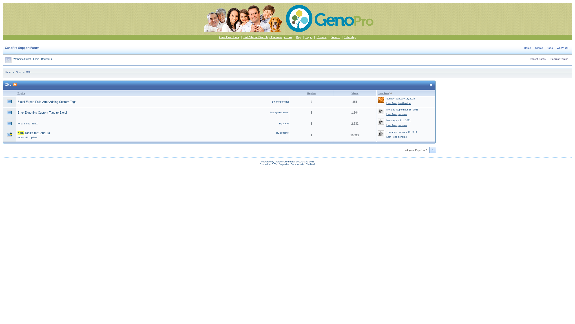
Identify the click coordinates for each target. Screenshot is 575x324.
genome (402, 114)
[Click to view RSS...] (15, 85)
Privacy (322, 37)
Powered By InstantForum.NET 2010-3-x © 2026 (287, 161)
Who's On (562, 48)
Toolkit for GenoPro (34, 133)
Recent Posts (538, 59)
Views (355, 93)
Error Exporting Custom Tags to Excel (42, 112)
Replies (311, 93)
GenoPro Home (229, 37)
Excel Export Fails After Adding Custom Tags (47, 102)
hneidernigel (404, 103)
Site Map (350, 37)
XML (28, 72)
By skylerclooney (279, 112)
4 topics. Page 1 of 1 (416, 150)
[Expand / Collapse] (431, 85)
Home (527, 48)
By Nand (284, 123)
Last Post (383, 93)
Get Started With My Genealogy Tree (267, 37)
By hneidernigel (280, 101)
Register (45, 59)
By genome (282, 132)
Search (335, 37)
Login (308, 37)
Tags (550, 48)
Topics (21, 93)
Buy (298, 37)
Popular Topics (559, 59)
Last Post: (391, 103)
